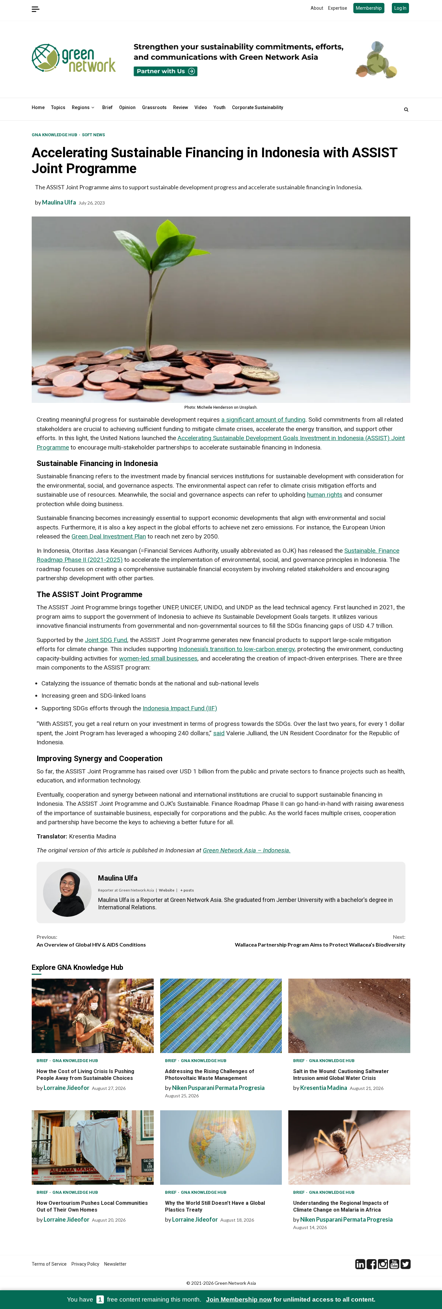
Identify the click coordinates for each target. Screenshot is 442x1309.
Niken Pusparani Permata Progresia (218, 1087)
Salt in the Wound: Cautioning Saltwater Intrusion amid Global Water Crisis (349, 1016)
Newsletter (115, 1264)
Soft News (93, 135)
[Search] (406, 109)
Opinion (127, 107)
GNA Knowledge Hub (55, 135)
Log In (400, 8)
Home (38, 107)
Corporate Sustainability (257, 107)
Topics (58, 107)
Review (180, 107)
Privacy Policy (85, 1264)
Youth (220, 107)
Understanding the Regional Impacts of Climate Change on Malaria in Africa (349, 1147)
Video (200, 107)
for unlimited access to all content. (290, 1299)
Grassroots (154, 107)
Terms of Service (49, 1264)
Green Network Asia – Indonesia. (247, 850)
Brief (107, 107)
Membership (369, 8)
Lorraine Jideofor (66, 1087)
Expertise (337, 8)
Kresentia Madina (323, 1087)
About (317, 8)
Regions (81, 107)
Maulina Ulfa (59, 202)
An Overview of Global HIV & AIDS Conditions (91, 941)
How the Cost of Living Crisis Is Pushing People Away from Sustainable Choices (93, 1016)
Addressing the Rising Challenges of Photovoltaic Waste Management (221, 1016)
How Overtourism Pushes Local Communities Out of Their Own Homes (93, 1147)
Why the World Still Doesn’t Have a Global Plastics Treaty (221, 1147)
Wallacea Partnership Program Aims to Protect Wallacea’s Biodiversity (320, 941)
